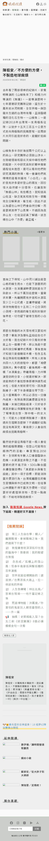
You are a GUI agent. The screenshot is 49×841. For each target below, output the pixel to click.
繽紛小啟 (26, 758)
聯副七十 (28, 14)
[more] (41, 232)
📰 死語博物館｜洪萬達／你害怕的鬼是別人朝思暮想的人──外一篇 (24, 607)
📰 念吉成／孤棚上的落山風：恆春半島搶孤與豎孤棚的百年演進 (24, 566)
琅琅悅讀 (6, 60)
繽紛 (22, 60)
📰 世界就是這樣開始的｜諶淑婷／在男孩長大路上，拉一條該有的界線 (24, 580)
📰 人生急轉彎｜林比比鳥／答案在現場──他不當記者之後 (24, 593)
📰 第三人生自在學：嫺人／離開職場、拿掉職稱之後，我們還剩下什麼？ (24, 538)
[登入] (41, 4)
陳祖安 (23, 79)
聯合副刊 (7, 14)
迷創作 (43, 9)
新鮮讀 (6, 9)
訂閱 (37, 828)
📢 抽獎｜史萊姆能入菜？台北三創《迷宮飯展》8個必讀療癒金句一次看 (24, 621)
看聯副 (15, 9)
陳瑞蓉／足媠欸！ (31, 785)
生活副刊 (17, 14)
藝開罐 (34, 9)
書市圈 (25, 9)
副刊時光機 (40, 14)
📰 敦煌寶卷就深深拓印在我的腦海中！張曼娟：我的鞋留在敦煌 (24, 552)
